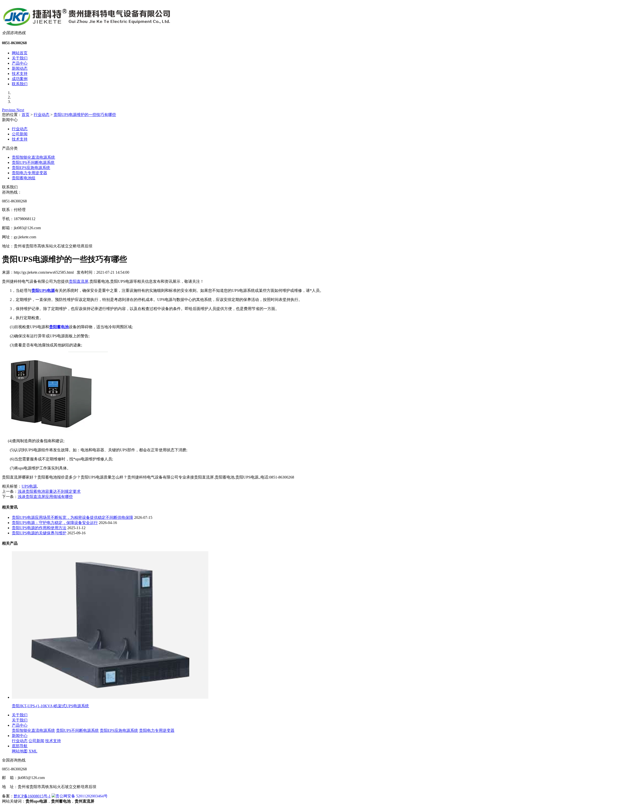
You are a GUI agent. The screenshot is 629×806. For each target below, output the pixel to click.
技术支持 (20, 73)
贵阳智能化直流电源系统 (33, 157)
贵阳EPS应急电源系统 (31, 168)
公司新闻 (20, 134)
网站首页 (20, 53)
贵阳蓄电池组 (23, 178)
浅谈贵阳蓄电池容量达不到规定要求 (49, 491)
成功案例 (20, 79)
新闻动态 (20, 68)
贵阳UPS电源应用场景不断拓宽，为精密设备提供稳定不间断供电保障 (72, 517)
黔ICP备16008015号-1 (32, 796)
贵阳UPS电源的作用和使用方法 (39, 528)
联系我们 (20, 84)
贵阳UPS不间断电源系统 (33, 162)
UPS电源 (29, 486)
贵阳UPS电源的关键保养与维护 (39, 533)
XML (33, 751)
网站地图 (20, 751)
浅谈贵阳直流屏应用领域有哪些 (45, 497)
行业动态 (41, 115)
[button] (9, 110)
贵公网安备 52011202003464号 (82, 796)
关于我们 (20, 58)
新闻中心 (20, 736)
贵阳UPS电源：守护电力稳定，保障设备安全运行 (55, 523)
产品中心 (20, 63)
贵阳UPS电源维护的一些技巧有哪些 (85, 115)
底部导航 (20, 746)
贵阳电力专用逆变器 (29, 173)
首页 (25, 115)
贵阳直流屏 (78, 281)
